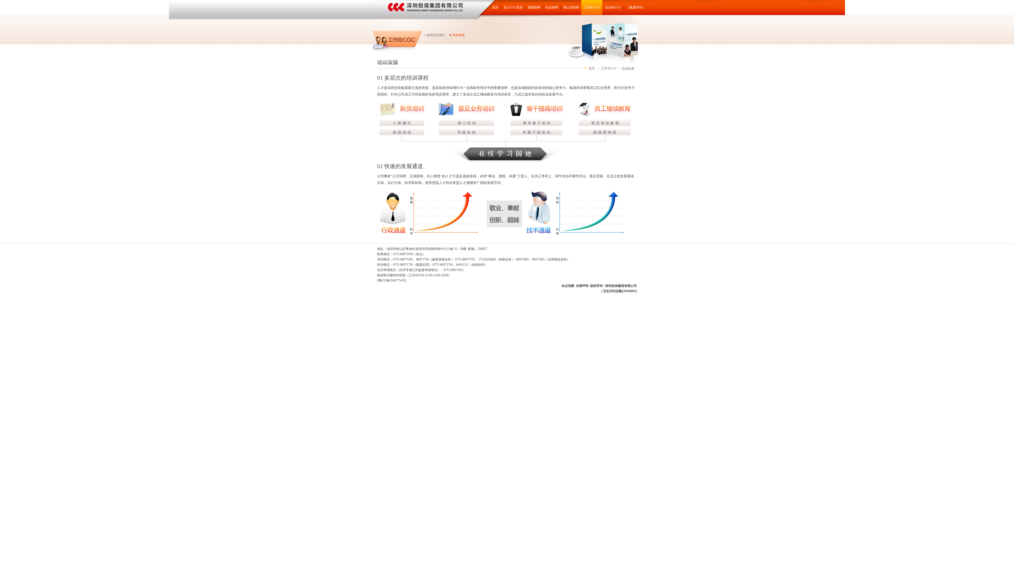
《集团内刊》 (635, 7)
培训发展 (458, 35)
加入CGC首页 (513, 7)
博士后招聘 (571, 7)
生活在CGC (613, 7)
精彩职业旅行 (435, 35)
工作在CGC (592, 7)
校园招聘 (534, 7)
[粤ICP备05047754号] (391, 280)
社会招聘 (552, 7)
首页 (495, 7)
